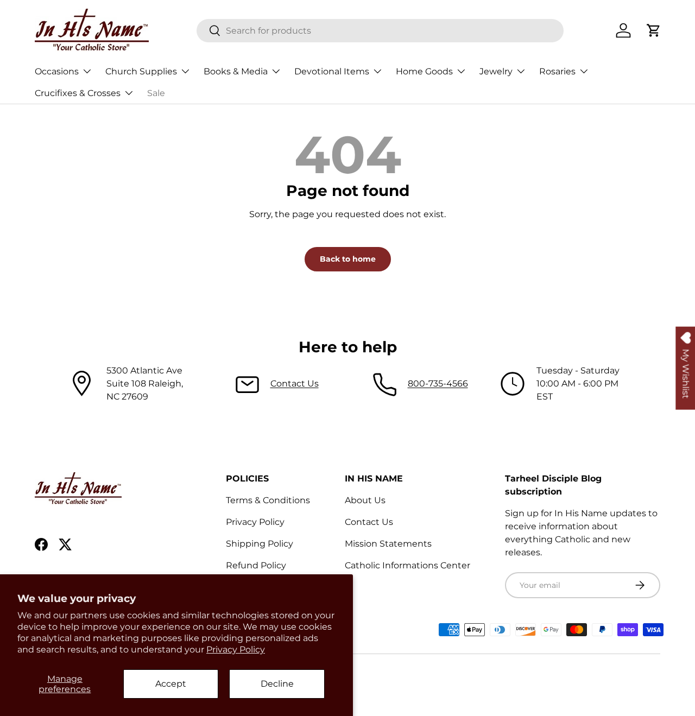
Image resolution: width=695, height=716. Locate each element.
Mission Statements (388, 543)
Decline (277, 684)
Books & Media (236, 71)
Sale (156, 93)
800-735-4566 (438, 383)
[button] (654, 30)
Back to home (348, 259)
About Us (365, 500)
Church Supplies (141, 71)
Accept (170, 684)
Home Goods (424, 71)
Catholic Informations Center (407, 565)
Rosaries (557, 71)
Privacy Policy (235, 649)
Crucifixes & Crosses (78, 93)
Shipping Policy (259, 543)
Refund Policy (256, 565)
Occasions (57, 71)
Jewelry (496, 71)
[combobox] (380, 30)
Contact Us (294, 383)
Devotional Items (331, 71)
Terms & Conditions (268, 500)
